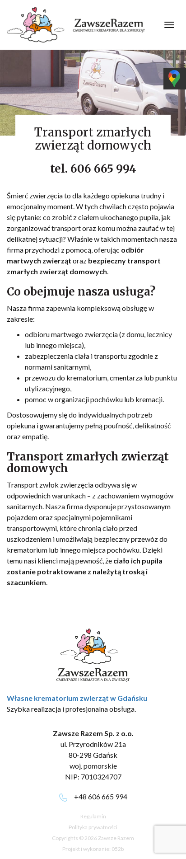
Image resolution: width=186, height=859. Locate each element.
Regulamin (93, 816)
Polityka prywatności (93, 827)
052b (118, 848)
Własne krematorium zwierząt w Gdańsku (77, 698)
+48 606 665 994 (100, 796)
